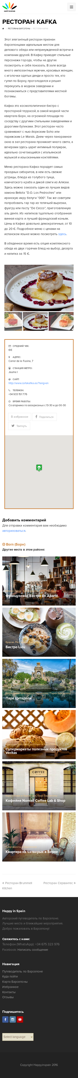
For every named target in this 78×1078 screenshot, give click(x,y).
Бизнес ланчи (13, 591)
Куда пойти (10, 976)
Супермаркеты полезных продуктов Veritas (36, 751)
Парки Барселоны (60, 693)
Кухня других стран (34, 591)
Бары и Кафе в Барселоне (21, 795)
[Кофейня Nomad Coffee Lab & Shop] (39, 785)
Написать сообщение (32, 950)
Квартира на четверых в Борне (32, 852)
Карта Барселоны (14, 982)
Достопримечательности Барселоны (27, 693)
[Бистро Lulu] (39, 632)
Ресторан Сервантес (58, 883)
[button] (39, 467)
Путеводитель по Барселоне (22, 971)
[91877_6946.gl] (39, 288)
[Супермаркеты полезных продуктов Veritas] (39, 734)
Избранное (10, 987)
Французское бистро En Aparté (32, 596)
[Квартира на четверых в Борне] (39, 837)
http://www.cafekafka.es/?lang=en (28, 383)
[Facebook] (5, 1019)
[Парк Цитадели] (39, 683)
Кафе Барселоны (47, 795)
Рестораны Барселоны (28, 642)
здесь (62, 234)
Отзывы (8, 997)
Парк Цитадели (18, 698)
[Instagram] (13, 1019)
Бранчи (10, 642)
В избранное (19, 417)
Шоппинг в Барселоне (43, 744)
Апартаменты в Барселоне (21, 847)
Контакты (9, 992)
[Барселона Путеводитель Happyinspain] (9, 7)
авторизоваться (13, 531)
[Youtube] (20, 1019)
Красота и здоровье (17, 744)
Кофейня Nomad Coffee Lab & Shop (35, 801)
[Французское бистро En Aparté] (39, 581)
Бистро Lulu (15, 647)
